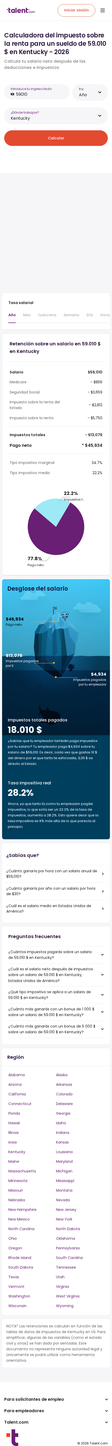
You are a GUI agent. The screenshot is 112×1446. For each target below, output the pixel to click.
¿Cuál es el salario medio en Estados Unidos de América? (48, 908)
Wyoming (64, 1305)
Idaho (61, 1123)
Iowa (12, 1142)
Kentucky (16, 1151)
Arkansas (64, 1084)
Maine (13, 1161)
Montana (64, 1190)
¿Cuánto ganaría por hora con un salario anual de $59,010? (51, 873)
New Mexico (19, 1219)
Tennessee (66, 1267)
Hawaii (14, 1123)
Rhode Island (19, 1257)
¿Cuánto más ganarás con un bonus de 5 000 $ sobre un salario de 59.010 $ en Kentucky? (51, 1029)
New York (64, 1219)
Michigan (64, 1171)
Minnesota (17, 1180)
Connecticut (20, 1103)
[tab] (12, 317)
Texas (13, 1277)
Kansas (62, 1142)
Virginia (62, 1286)
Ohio (12, 1238)
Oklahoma (65, 1238)
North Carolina (21, 1228)
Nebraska (16, 1200)
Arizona (15, 1084)
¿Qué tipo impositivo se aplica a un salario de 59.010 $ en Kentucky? (49, 994)
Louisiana (64, 1151)
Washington (19, 1296)
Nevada (63, 1200)
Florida (14, 1113)
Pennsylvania (68, 1248)
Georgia (63, 1113)
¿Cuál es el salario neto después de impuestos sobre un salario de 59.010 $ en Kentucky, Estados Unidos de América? (50, 974)
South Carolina (69, 1257)
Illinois (13, 1132)
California (17, 1094)
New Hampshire (22, 1209)
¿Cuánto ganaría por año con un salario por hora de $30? (50, 891)
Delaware (64, 1103)
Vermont (16, 1286)
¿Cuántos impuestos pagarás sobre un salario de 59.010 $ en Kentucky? (50, 954)
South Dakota (20, 1267)
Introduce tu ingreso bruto (31, 89)
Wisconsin (17, 1305)
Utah (60, 1277)
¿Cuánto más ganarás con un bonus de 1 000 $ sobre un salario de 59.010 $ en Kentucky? (51, 1011)
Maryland (64, 1161)
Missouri (15, 1190)
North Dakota (68, 1228)
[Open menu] (102, 10)
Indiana (62, 1132)
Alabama (16, 1074)
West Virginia (67, 1296)
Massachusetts (22, 1171)
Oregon (15, 1248)
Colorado (64, 1094)
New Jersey (66, 1209)
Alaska (61, 1074)
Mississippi (65, 1180)
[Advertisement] (56, 233)
